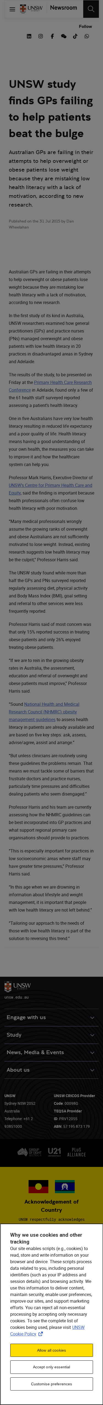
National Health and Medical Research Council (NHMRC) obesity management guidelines (44, 711)
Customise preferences (51, 1384)
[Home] (31, 9)
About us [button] (18, 1070)
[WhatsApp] (87, 35)
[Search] (91, 9)
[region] (51, 1314)
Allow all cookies (51, 1350)
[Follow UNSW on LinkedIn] (29, 35)
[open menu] (12, 9)
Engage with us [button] (26, 1017)
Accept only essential (51, 1367)
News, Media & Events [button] (35, 1052)
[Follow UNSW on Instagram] (41, 35)
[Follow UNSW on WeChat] (64, 35)
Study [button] (14, 1035)
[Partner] (62, 9)
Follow (85, 26)
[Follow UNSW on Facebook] (52, 35)
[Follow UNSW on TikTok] (75, 35)
